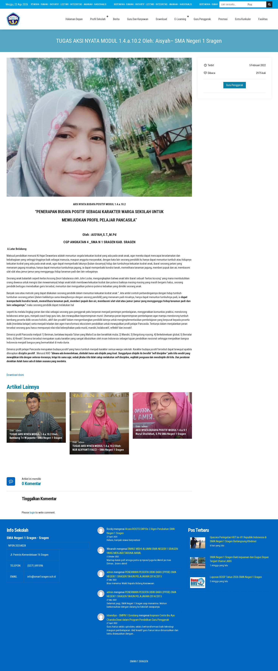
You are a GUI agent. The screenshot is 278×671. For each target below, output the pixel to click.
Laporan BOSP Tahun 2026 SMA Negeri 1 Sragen (236, 577)
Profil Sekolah (98, 19)
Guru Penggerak (202, 19)
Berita (116, 19)
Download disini (15, 374)
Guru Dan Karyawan (137, 19)
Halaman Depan (74, 19)
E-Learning (180, 19)
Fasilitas (263, 19)
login (32, 512)
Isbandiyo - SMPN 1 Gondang (122, 615)
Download (161, 19)
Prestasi (223, 19)
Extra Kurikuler (243, 19)
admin (110, 572)
